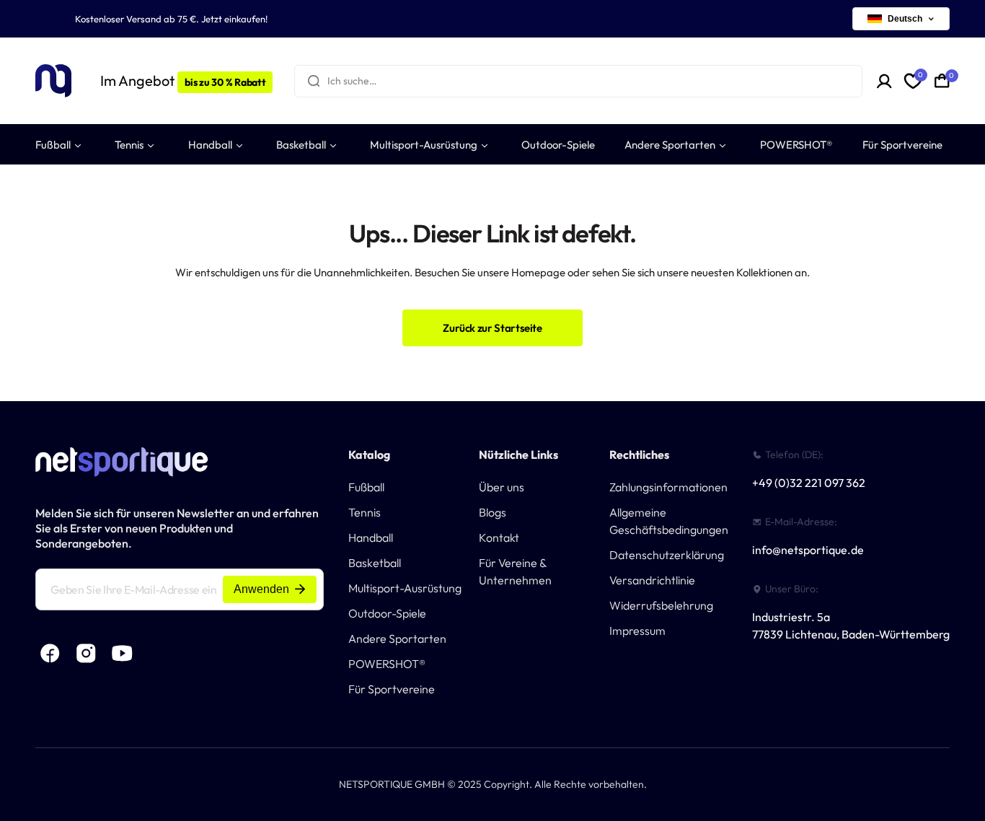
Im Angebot (182, 80)
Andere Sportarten (397, 638)
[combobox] (578, 81)
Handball (370, 537)
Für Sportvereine (391, 689)
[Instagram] (85, 653)
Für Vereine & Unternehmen (515, 571)
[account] (884, 81)
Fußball (366, 487)
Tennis (364, 512)
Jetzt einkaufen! (234, 19)
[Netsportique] (53, 81)
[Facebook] (49, 653)
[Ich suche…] (314, 81)
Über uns (501, 487)
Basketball (374, 563)
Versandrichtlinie (652, 580)
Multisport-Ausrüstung (404, 588)
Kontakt (499, 537)
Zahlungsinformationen (668, 487)
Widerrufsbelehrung (661, 605)
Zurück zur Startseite (492, 328)
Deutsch (905, 19)
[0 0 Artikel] (942, 81)
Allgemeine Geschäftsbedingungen (668, 521)
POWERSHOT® (386, 664)
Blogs (492, 512)
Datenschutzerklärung (666, 555)
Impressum (637, 630)
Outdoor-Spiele (387, 613)
